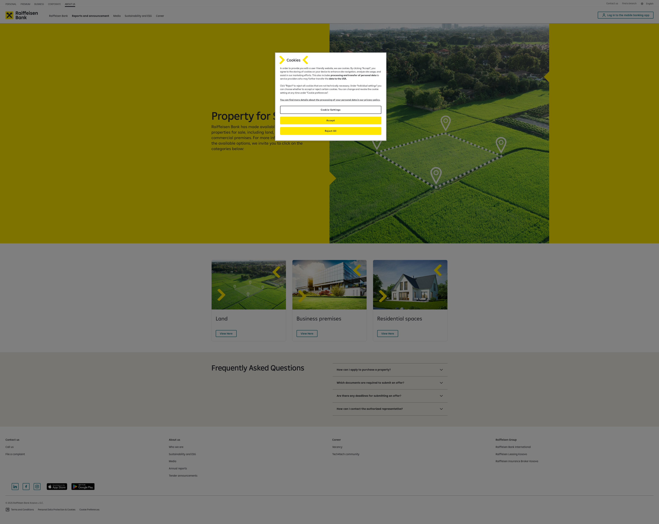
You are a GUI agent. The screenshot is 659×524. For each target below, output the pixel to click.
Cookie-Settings (330, 109)
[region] (330, 96)
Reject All (331, 130)
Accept (330, 120)
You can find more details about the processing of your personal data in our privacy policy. (330, 99)
